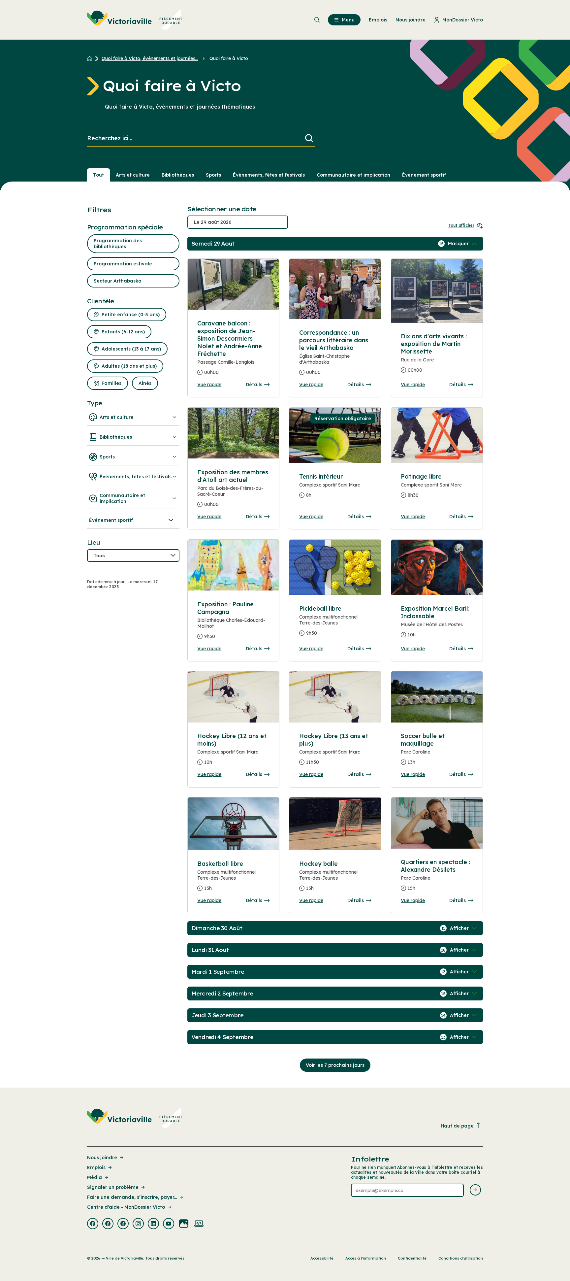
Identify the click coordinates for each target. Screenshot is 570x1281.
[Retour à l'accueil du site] (91, 58)
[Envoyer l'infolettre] (475, 1190)
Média (94, 1177)
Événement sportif (424, 175)
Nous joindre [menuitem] (411, 20)
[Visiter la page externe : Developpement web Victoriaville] (199, 1224)
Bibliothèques (178, 175)
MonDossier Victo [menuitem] (462, 20)
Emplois (96, 1167)
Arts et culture (133, 175)
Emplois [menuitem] (378, 20)
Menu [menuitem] (348, 20)
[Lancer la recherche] (309, 138)
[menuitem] (134, 20)
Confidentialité (412, 1258)
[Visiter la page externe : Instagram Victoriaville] (138, 1224)
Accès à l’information (365, 1258)
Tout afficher (461, 225)
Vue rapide (209, 385)
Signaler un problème (113, 1187)
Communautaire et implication (353, 175)
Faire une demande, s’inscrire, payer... (132, 1197)
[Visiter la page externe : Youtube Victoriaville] (168, 1224)
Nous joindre (102, 1158)
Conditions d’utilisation (460, 1258)
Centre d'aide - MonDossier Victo (126, 1207)
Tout (98, 175)
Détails (254, 385)
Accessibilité (321, 1258)
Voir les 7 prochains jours (335, 1065)
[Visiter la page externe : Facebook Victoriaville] (92, 1224)
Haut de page (457, 1126)
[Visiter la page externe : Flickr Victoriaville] (183, 1224)
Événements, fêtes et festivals (269, 175)
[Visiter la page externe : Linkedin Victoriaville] (153, 1224)
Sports (213, 175)
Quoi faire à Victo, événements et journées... (150, 58)
